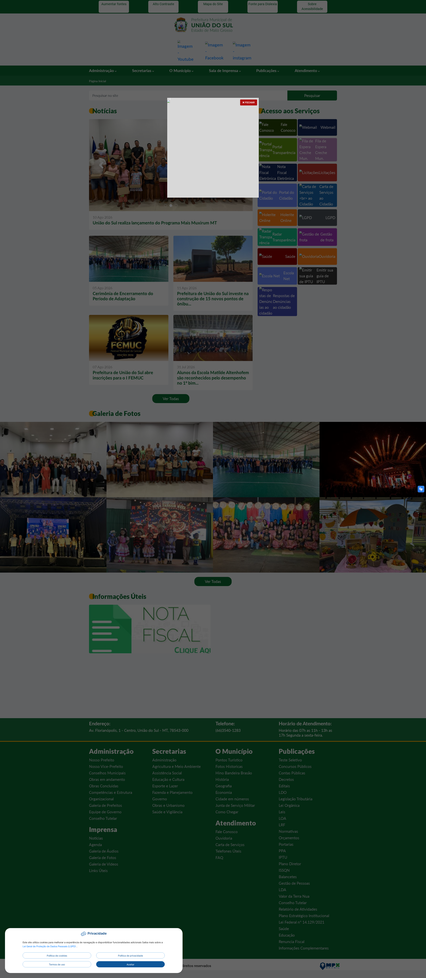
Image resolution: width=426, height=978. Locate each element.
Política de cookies (57, 955)
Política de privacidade (130, 955)
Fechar (249, 102)
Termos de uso (57, 964)
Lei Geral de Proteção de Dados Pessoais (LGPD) (50, 946)
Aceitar (130, 964)
